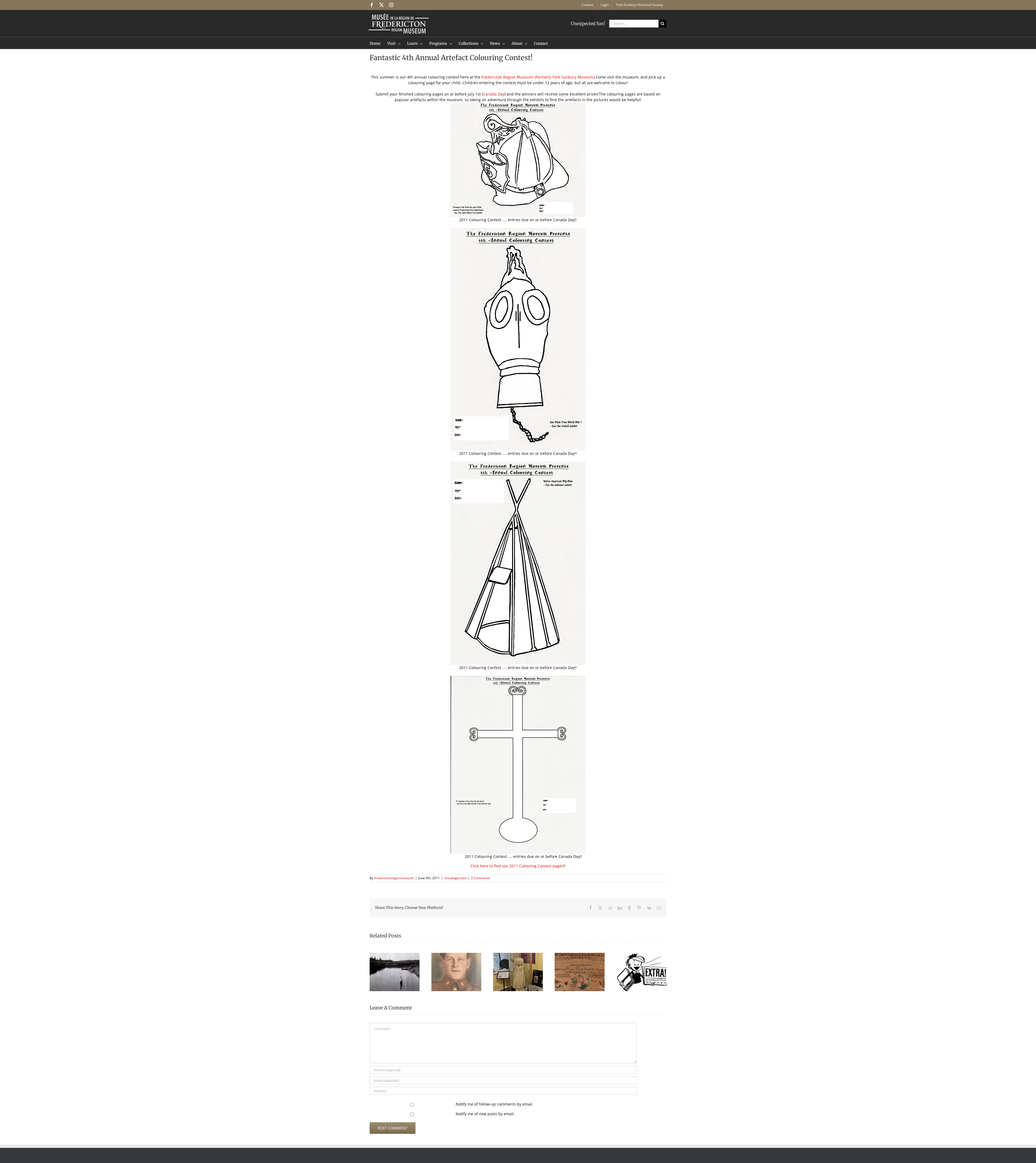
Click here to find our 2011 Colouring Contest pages (517, 865)
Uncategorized (455, 878)
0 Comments (480, 878)
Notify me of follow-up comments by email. (494, 1104)
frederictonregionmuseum (394, 878)
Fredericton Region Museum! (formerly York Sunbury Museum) (538, 77)
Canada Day (494, 94)
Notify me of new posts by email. (485, 1113)
